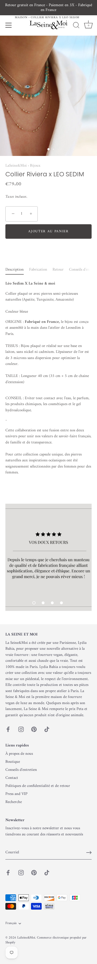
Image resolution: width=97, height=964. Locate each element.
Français (11, 923)
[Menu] (9, 25)
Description (14, 269)
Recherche (13, 802)
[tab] (17, 270)
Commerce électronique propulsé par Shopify (45, 940)
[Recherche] (76, 26)
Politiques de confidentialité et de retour (37, 786)
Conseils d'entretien (21, 770)
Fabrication (38, 269)
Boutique (12, 761)
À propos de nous (19, 753)
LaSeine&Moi (16, 165)
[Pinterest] (34, 729)
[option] (48, 557)
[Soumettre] (89, 852)
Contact (11, 778)
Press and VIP (16, 794)
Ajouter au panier (48, 231)
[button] (34, 603)
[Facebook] (8, 729)
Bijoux (35, 165)
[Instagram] (21, 729)
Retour (58, 269)
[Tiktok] (47, 729)
